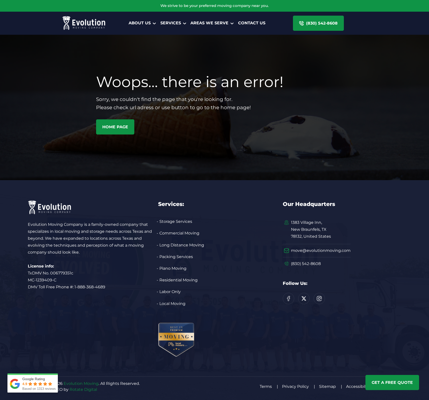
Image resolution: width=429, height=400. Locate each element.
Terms (269, 386)
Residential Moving (178, 280)
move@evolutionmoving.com (321, 250)
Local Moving (172, 303)
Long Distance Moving (181, 245)
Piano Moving (172, 268)
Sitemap (330, 386)
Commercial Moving (179, 233)
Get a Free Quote (392, 382)
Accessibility (361, 386)
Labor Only (170, 291)
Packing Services (176, 256)
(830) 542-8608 (306, 263)
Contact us (251, 23)
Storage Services (175, 221)
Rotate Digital (83, 389)
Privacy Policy (298, 386)
